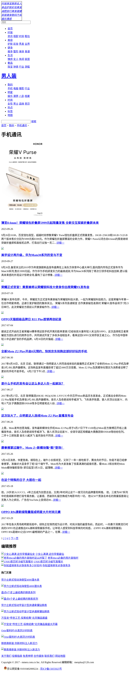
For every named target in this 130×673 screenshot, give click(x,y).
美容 (10, 40)
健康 (19, 11)
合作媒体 (39, 656)
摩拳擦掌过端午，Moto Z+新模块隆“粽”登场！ (32, 447)
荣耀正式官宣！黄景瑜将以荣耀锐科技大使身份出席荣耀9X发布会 (45, 287)
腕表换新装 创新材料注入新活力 (19, 643)
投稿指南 (17, 656)
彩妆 (14, 7)
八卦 (21, 96)
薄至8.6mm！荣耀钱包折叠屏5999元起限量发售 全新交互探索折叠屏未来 (50, 222)
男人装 (8, 76)
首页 (10, 28)
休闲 (21, 59)
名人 (19, 3)
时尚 (21, 36)
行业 (21, 66)
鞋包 (27, 36)
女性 (10, 103)
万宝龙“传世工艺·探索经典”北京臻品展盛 (24, 617)
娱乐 (3, 18)
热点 (10, 107)
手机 (10, 88)
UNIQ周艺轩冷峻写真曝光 (48, 561)
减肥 (3, 11)
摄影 (21, 88)
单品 (3, 7)
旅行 (9, 11)
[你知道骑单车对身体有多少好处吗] (21, 565)
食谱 (27, 51)
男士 (15, 103)
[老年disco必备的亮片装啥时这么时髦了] (24, 557)
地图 (10, 115)
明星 (10, 92)
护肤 (9, 7)
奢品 (10, 63)
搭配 (15, 36)
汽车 (19, 15)
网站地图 (60, 656)
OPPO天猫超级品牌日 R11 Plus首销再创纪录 (31, 319)
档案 (27, 96)
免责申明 (28, 656)
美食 (14, 11)
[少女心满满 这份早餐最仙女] (18, 554)
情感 (9, 18)
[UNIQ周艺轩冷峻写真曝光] (17, 561)
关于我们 (6, 656)
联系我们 (49, 656)
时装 (3, 3)
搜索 (33, 121)
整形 (15, 51)
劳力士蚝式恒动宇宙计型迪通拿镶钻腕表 (24, 605)
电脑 (15, 88)
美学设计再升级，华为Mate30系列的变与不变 (31, 255)
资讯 (10, 36)
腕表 (14, 3)
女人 (15, 59)
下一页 (14, 538)
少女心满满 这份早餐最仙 (50, 554)
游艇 (27, 66)
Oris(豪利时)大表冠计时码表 (16, 630)
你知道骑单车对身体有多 (56, 565)
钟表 (15, 66)
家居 (3, 15)
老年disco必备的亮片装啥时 (63, 557)
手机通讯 (22, 125)
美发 (19, 7)
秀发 (21, 44)
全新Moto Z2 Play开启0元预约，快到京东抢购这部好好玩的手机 (44, 351)
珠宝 (9, 3)
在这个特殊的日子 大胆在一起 (21, 480)
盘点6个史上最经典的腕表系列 (18, 592)
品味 (21, 103)
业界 (27, 44)
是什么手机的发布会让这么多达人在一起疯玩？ (33, 383)
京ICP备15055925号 (51, 668)
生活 (10, 55)
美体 (21, 51)
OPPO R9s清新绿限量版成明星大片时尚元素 (31, 512)
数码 (14, 15)
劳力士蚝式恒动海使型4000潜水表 (20, 579)
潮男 (15, 96)
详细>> (60, 242)
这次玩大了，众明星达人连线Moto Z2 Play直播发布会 (37, 415)
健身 (9, 15)
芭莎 (27, 103)
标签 (10, 111)
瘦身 (10, 51)
